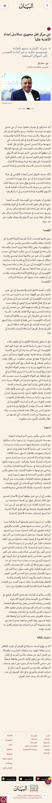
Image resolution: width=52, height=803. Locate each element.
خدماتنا (34, 739)
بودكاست (8, 763)
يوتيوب (47, 749)
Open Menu (47, 5)
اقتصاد (9, 735)
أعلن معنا (33, 742)
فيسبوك (46, 742)
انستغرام (46, 746)
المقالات (9, 749)
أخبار (10, 745)
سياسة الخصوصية (30, 749)
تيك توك (46, 753)
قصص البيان (7, 768)
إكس (48, 735)
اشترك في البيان (31, 746)
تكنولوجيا (8, 740)
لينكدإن (47, 739)
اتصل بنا (34, 735)
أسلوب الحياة (7, 759)
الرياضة (9, 754)
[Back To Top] (44, 795)
